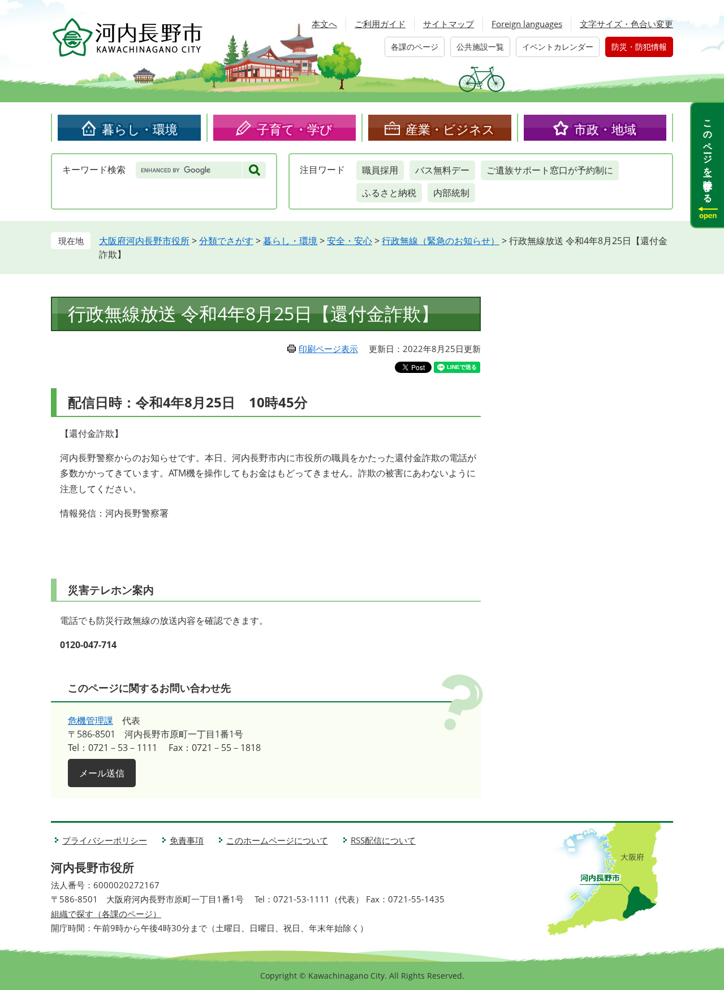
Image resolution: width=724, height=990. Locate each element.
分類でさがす (226, 241)
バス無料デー (442, 170)
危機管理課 (90, 720)
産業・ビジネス (450, 128)
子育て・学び (295, 128)
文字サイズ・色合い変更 (626, 23)
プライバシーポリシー (104, 840)
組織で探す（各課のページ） (106, 913)
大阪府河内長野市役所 (144, 241)
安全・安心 (349, 241)
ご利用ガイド (380, 23)
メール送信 (101, 773)
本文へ (324, 23)
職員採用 (380, 170)
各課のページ (414, 46)
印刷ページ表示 (328, 348)
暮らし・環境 (140, 128)
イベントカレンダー (557, 46)
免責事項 (187, 840)
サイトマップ (448, 23)
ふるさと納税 (389, 192)
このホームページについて (277, 840)
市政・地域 (605, 128)
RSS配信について (383, 840)
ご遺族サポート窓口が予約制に (549, 170)
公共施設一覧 (480, 46)
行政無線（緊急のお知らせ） (440, 241)
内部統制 (451, 192)
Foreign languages (527, 23)
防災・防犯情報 (639, 46)
